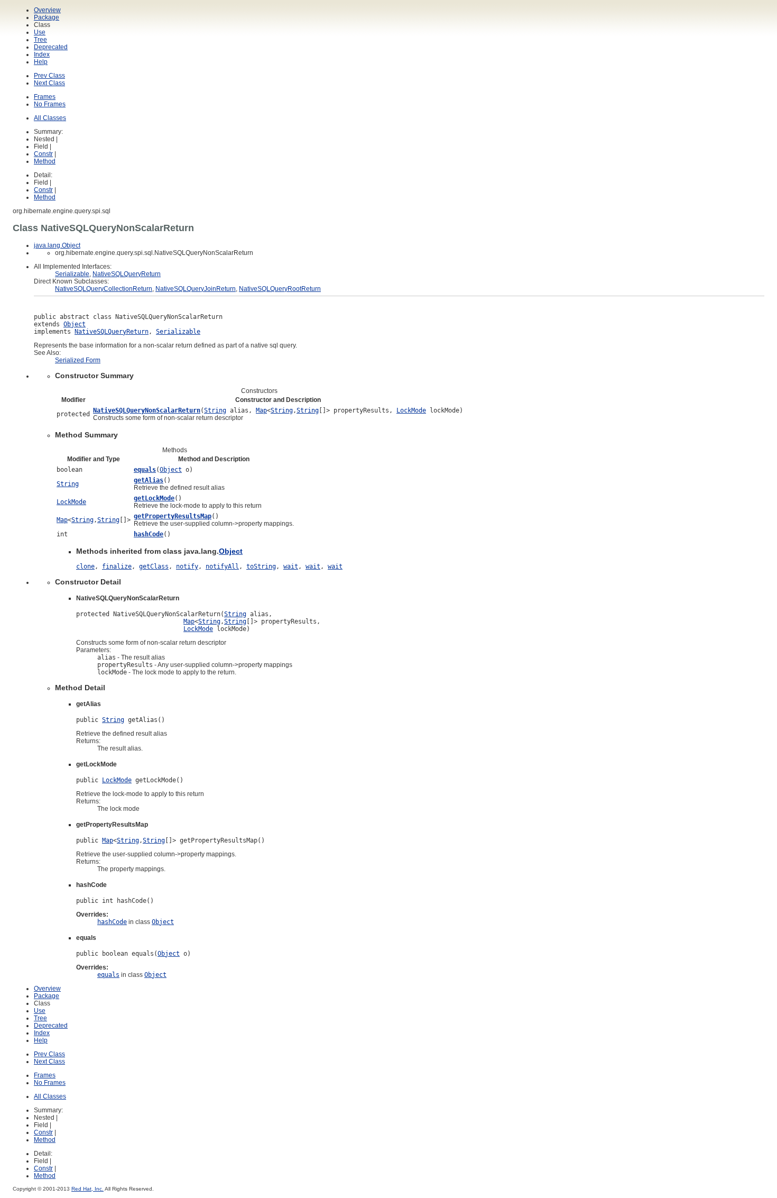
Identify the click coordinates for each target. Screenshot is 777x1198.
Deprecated (51, 47)
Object (74, 324)
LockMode (411, 410)
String (215, 410)
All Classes (50, 118)
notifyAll (222, 566)
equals (145, 469)
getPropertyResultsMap (172, 516)
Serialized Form (77, 360)
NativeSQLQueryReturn (126, 274)
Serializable (72, 274)
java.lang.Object (57, 245)
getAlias (148, 480)
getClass (154, 566)
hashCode (148, 534)
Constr (43, 154)
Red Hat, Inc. (87, 1189)
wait (290, 566)
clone (85, 566)
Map (261, 410)
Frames (45, 96)
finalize (117, 566)
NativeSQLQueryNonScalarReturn (146, 410)
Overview (47, 10)
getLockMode (154, 498)
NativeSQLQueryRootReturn (280, 288)
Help (41, 62)
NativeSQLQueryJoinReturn (195, 288)
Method (45, 161)
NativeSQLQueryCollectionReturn (103, 288)
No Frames (50, 104)
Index (42, 54)
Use (39, 32)
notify (187, 566)
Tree (40, 39)
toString (261, 566)
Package (46, 17)
